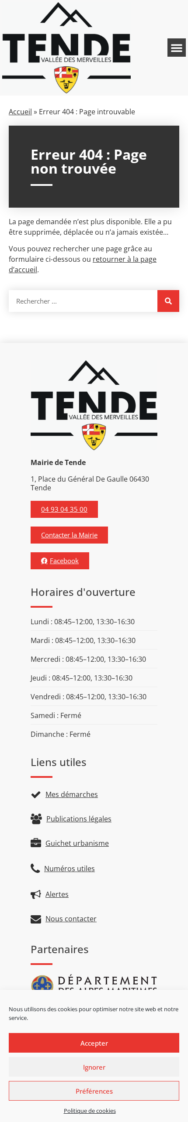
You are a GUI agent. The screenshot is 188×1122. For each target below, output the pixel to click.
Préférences (94, 1091)
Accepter (94, 1043)
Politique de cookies (90, 1111)
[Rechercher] (168, 301)
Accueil (20, 111)
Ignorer (94, 1067)
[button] (176, 47)
